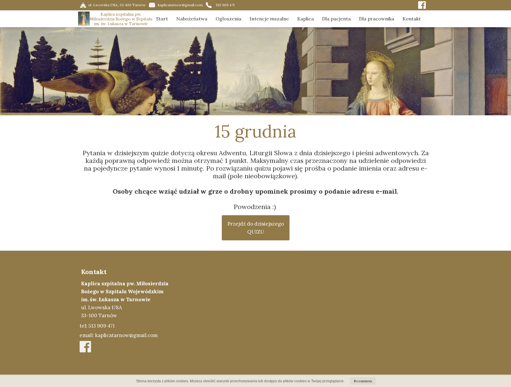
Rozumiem (363, 381)
